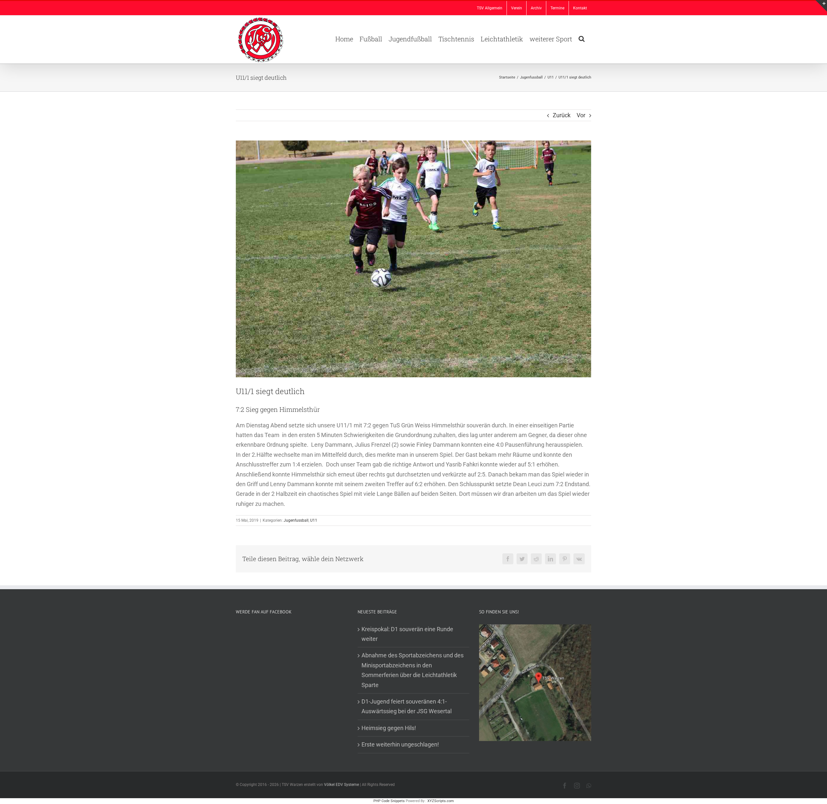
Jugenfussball (296, 520)
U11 (313, 520)
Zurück (562, 115)
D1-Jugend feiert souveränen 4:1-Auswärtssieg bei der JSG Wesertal (406, 706)
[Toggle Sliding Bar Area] (821, 6)
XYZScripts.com (440, 801)
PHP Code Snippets (389, 801)
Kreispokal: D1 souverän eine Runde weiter (407, 634)
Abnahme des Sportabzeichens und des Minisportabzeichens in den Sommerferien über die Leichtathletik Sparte (412, 670)
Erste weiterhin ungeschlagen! (400, 744)
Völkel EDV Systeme (341, 784)
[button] (582, 38)
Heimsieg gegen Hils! (388, 728)
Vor (581, 115)
